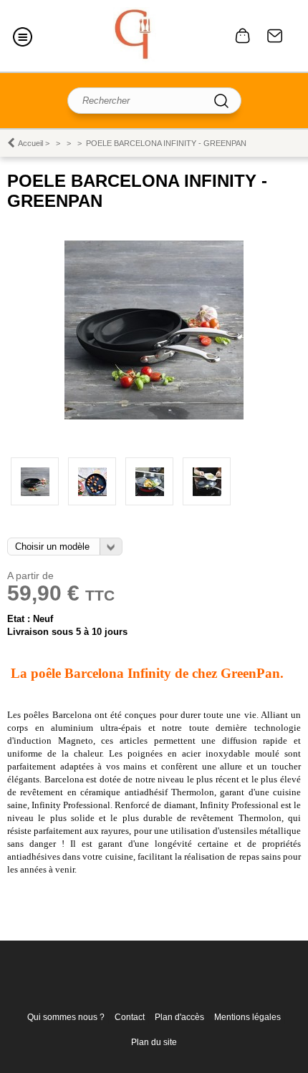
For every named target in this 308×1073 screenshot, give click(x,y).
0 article (242, 35)
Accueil (30, 143)
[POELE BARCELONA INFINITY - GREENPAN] (154, 417)
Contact (275, 35)
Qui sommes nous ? (66, 1017)
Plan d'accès (179, 1017)
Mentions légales (247, 1017)
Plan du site (154, 1042)
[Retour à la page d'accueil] (135, 35)
